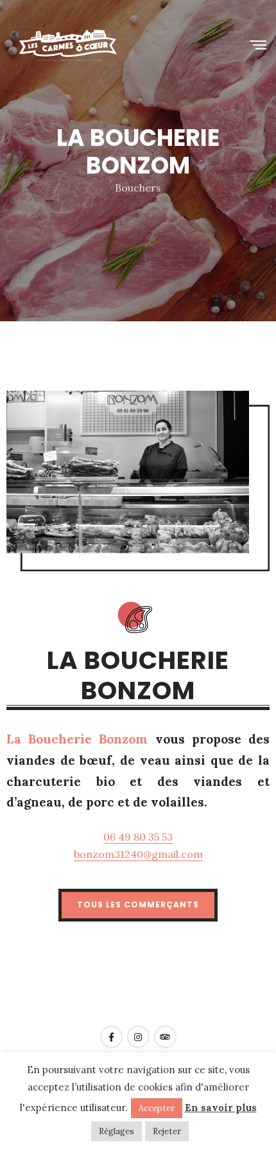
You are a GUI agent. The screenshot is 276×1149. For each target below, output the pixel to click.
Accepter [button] (157, 1108)
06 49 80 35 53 (138, 836)
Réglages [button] (116, 1131)
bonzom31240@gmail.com (138, 854)
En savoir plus (221, 1107)
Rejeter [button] (167, 1131)
